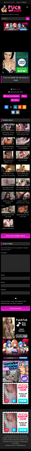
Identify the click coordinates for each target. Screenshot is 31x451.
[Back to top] (26, 446)
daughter (15, 100)
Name (3, 275)
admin (18, 89)
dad (25, 96)
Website (3, 289)
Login (18, 2)
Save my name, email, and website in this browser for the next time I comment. (13, 302)
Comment (4, 253)
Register (24, 2)
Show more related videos (15, 236)
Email (3, 282)
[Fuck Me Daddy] (13, 9)
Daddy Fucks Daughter (12, 96)
